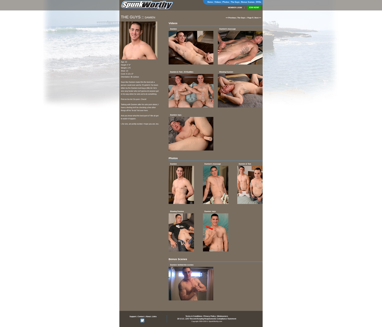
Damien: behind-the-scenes (182, 265)
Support (133, 317)
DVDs (258, 2)
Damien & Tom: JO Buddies (181, 72)
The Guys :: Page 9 (245, 18)
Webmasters (222, 316)
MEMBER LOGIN (235, 8)
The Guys (235, 2)
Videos (217, 2)
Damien (173, 29)
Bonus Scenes (247, 2)
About (148, 317)
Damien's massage (227, 29)
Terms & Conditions (193, 316)
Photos (225, 2)
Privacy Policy (210, 316)
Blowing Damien (226, 72)
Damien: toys (175, 115)
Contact (141, 317)
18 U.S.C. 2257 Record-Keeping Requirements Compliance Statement (206, 319)
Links (154, 317)
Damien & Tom (245, 164)
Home (210, 2)
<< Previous (231, 18)
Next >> (258, 18)
